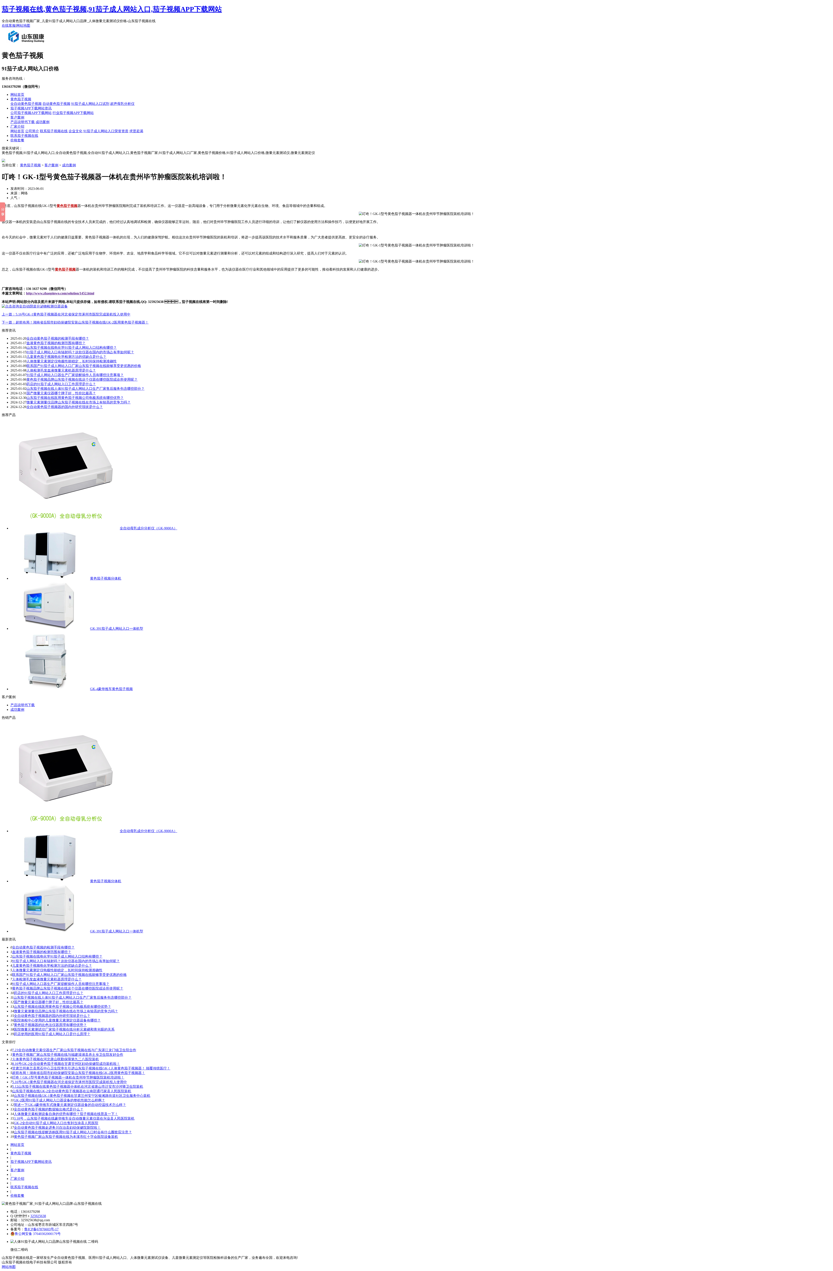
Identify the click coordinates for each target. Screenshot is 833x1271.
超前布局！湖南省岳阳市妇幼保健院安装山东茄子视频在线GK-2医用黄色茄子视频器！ (78, 1073)
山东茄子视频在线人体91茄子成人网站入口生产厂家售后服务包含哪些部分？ (72, 997)
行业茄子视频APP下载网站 (73, 113)
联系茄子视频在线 (54, 131)
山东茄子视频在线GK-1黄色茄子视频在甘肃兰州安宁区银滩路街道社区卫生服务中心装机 (82, 1095)
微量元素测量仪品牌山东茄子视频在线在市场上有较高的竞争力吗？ (66, 1011)
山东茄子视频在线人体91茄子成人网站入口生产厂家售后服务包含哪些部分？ (85, 388)
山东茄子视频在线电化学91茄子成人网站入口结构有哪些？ (71, 347)
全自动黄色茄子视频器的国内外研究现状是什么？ (64, 407)
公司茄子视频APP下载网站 (31, 113)
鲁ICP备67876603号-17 (41, 1229)
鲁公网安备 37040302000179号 (38, 1234)
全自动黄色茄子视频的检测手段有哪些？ (57, 338)
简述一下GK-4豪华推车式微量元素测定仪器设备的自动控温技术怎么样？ (70, 1105)
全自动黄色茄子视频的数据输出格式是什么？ (48, 1109)
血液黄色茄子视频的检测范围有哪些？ (41, 952)
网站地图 (23, 25)
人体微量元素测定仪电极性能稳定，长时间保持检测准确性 (71, 361)
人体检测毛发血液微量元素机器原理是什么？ (47, 979)
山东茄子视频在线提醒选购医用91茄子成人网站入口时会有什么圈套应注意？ (73, 1132)
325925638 (38, 1216)
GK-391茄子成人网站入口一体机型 (116, 628)
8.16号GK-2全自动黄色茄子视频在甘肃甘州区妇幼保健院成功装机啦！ (66, 1064)
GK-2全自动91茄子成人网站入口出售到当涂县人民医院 (56, 1123)
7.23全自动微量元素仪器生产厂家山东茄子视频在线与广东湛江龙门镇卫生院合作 (74, 1050)
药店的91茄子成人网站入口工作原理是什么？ (61, 384)
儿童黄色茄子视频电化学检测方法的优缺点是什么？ (52, 965)
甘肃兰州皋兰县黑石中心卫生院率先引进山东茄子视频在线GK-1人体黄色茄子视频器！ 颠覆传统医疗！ (91, 1068)
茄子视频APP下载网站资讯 (31, 108)
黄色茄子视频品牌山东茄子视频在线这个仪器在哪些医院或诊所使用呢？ (82, 379)
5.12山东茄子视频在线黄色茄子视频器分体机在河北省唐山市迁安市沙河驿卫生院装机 (77, 1086)
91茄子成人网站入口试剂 (90, 104)
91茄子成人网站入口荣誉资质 (105, 131)
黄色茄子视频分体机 (105, 578)
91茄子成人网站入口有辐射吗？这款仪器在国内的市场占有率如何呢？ (80, 352)
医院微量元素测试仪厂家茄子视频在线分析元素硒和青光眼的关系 (64, 1029)
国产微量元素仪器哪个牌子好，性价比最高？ (48, 1002)
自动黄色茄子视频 (56, 104)
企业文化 (75, 131)
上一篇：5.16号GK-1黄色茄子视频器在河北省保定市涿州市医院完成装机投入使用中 (66, 314)
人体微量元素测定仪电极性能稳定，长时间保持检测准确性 (57, 970)
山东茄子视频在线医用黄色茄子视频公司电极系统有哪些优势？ (75, 398)
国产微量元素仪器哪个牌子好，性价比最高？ (61, 393)
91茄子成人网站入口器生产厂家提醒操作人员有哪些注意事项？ (75, 375)
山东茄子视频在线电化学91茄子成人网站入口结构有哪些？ (57, 956)
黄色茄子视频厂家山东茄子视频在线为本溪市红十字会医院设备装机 (66, 1137)
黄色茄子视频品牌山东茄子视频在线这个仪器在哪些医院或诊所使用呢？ (67, 988)
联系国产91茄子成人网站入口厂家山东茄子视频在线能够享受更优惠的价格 (83, 366)
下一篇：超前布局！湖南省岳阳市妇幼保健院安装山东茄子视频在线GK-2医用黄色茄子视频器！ (75, 322)
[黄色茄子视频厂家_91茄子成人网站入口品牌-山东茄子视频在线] (27, 44)
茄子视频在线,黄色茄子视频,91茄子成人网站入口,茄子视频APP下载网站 (112, 9)
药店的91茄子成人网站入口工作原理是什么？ (48, 993)
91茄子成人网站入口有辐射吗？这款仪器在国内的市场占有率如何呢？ (66, 961)
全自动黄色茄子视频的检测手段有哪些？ (43, 947)
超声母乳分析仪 (122, 104)
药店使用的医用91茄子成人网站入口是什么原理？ (52, 1034)
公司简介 (32, 131)
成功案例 (42, 122)
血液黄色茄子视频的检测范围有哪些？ (55, 343)
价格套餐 (17, 140)
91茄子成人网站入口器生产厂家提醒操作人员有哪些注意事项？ (60, 984)
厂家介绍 (17, 126)
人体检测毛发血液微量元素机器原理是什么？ (61, 370)
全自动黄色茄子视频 (26, 104)
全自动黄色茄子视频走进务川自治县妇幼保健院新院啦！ (57, 1127)
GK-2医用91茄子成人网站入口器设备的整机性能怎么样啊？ (59, 1100)
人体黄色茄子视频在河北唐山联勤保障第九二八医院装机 (55, 1059)
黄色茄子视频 (20, 99)
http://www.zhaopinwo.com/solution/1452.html (60, 293)
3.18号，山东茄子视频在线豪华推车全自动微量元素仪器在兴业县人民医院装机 (74, 1118)
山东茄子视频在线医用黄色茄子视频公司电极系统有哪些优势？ (62, 1006)
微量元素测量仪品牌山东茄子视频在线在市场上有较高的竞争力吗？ (78, 402)
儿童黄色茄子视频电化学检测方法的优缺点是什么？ (66, 357)
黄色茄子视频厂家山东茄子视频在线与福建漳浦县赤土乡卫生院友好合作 (67, 1054)
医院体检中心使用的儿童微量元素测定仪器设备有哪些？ (57, 1020)
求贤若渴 (136, 131)
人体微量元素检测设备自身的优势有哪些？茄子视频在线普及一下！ (66, 1114)
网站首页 (17, 94)
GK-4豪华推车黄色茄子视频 (111, 689)
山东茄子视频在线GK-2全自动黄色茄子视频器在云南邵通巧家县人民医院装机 (71, 1091)
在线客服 (9, 25)
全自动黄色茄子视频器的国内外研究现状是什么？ (52, 1016)
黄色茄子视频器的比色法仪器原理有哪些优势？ (50, 1025)
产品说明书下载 (22, 122)
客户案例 (17, 117)
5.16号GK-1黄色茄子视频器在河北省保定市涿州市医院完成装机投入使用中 (69, 1082)
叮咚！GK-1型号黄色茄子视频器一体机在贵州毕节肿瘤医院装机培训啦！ (68, 1077)
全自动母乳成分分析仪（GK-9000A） (148, 528)
